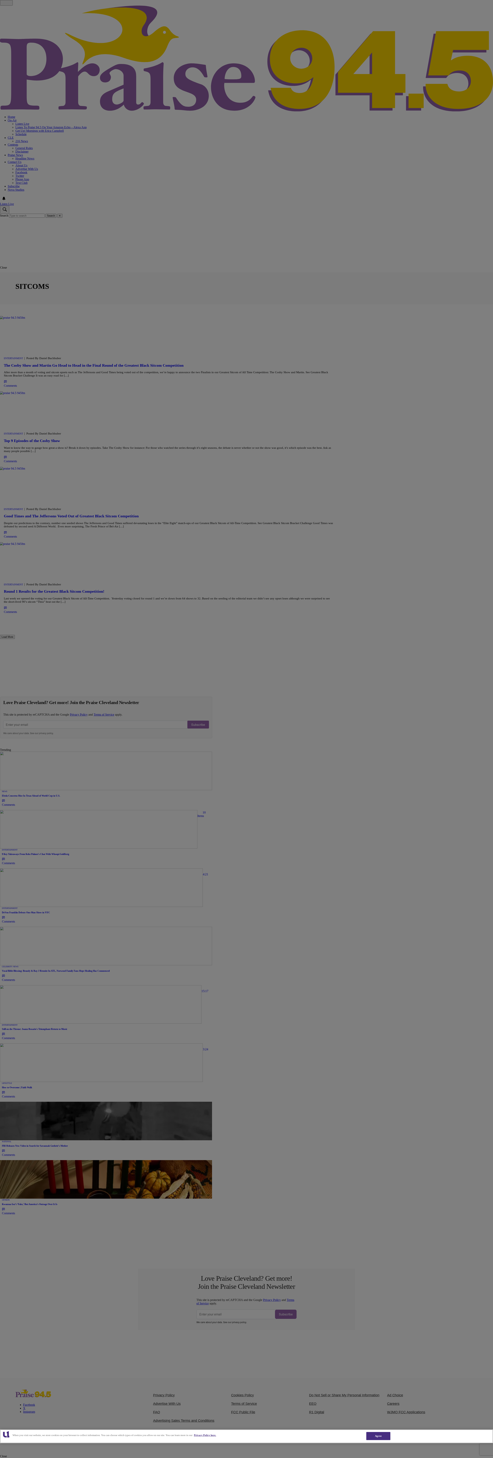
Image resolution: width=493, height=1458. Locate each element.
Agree (378, 1435)
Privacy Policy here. (205, 1435)
